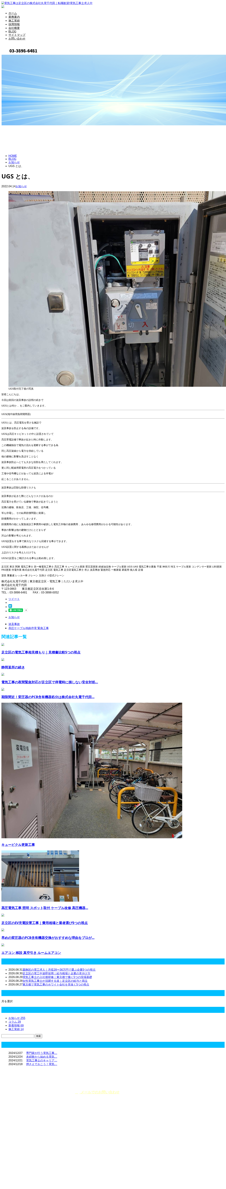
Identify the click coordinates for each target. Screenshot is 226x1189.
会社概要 (14, 27)
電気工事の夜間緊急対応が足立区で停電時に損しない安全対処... (49, 682)
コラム (14, 1021)
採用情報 (14, 24)
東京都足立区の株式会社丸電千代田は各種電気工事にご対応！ (45, 1142)
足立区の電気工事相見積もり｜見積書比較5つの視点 (41, 652)
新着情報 (16, 1025)
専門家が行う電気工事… (41, 1052)
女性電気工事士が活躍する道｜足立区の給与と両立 (55, 980)
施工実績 (14, 20)
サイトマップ (16, 34)
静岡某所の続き (13, 667)
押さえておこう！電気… (41, 1064)
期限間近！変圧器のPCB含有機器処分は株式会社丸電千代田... (47, 697)
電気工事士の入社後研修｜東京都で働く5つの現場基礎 (57, 977)
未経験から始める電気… (41, 1056)
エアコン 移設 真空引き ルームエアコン (31, 952)
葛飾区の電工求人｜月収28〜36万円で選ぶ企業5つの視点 (59, 969)
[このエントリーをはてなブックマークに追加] (10, 606)
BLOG (12, 31)
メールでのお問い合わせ (100, 1092)
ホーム (12, 13)
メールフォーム (13, 56)
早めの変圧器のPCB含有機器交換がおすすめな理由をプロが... (47, 937)
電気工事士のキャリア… (41, 1060)
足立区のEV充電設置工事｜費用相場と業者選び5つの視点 (44, 923)
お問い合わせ (16, 38)
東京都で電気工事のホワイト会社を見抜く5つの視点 (56, 984)
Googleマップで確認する (18, 1159)
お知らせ (21, 186)
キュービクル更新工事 (18, 844)
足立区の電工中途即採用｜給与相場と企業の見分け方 (56, 973)
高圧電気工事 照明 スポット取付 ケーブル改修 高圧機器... (44, 908)
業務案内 (14, 16)
